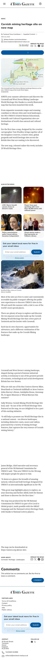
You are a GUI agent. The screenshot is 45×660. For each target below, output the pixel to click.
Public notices (7, 610)
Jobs (3, 608)
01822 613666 (13, 652)
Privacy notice (19, 258)
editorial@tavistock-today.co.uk (16, 656)
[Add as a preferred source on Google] (24, 45)
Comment (38, 580)
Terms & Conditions (9, 601)
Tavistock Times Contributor (12, 34)
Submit (37, 252)
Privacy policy (7, 605)
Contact (4, 603)
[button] (4, 3)
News (3, 19)
